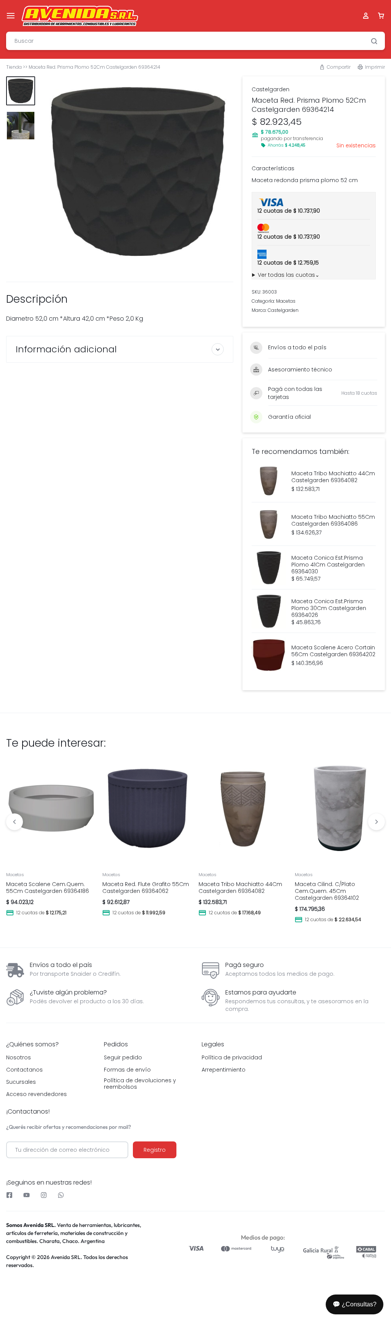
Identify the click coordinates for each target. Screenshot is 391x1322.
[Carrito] (381, 16)
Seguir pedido (123, 1057)
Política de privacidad (232, 1057)
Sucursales (21, 1082)
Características (273, 168)
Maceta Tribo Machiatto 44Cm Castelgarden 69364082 (240, 887)
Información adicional (66, 349)
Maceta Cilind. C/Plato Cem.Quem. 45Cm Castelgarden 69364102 (327, 891)
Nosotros (18, 1057)
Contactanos (24, 1070)
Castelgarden (270, 89)
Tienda (14, 67)
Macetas (286, 301)
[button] (335, 67)
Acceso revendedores (36, 1094)
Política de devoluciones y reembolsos (140, 1083)
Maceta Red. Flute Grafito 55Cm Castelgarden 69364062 (145, 887)
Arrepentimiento (224, 1070)
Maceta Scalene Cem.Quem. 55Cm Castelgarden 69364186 (47, 887)
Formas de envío (127, 1070)
